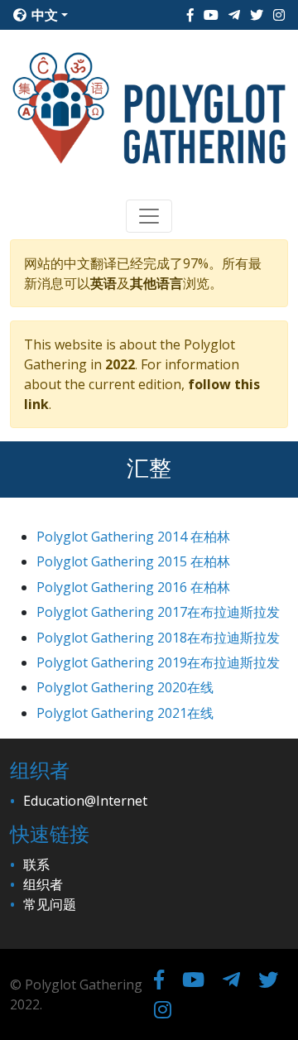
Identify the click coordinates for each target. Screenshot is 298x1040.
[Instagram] (279, 15)
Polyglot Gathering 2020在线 (125, 687)
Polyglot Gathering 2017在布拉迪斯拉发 (158, 612)
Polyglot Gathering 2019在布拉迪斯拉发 (158, 662)
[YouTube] (211, 15)
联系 (36, 864)
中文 (43, 15)
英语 (103, 283)
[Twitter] (256, 15)
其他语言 (156, 283)
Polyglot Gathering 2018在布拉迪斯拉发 (158, 637)
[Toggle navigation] (149, 216)
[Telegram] (234, 15)
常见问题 (49, 904)
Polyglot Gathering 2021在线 (125, 713)
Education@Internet (85, 801)
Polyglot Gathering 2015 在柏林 (133, 561)
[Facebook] (190, 15)
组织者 (43, 884)
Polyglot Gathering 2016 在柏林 (133, 587)
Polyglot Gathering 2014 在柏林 (133, 536)
